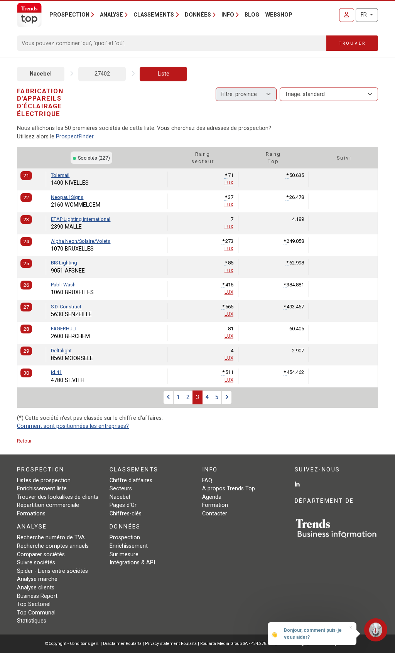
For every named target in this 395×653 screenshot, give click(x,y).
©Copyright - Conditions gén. (72, 643)
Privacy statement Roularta (171, 643)
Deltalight (61, 350)
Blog (252, 15)
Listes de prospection (44, 480)
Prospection (125, 537)
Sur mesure (124, 554)
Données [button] (198, 15)
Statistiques (31, 621)
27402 (102, 74)
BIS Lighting (64, 263)
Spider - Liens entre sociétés (52, 571)
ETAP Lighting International (80, 219)
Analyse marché (37, 579)
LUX (229, 182)
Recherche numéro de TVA (51, 537)
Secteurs (121, 488)
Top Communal (36, 612)
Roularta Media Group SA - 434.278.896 (237, 643)
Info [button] (227, 15)
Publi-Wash (63, 285)
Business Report (37, 596)
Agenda (211, 497)
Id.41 (56, 372)
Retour (24, 441)
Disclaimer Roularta (122, 643)
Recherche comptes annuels (53, 546)
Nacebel (41, 74)
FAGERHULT (64, 329)
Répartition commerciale (48, 505)
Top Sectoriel (34, 604)
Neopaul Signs (67, 197)
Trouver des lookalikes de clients (57, 497)
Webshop (278, 15)
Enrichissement (129, 546)
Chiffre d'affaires (131, 480)
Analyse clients (35, 587)
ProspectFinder (74, 136)
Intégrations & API (132, 562)
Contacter (214, 513)
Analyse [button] (111, 15)
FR (364, 15)
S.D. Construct (66, 307)
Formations (31, 513)
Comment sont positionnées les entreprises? (73, 426)
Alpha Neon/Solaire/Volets (80, 241)
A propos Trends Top (228, 488)
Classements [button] (153, 15)
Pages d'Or (123, 505)
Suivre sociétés (36, 562)
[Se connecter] (346, 15)
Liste (163, 74)
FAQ (207, 480)
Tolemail (60, 175)
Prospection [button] (69, 15)
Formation (215, 505)
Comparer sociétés (41, 554)
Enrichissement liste (42, 488)
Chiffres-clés (126, 513)
